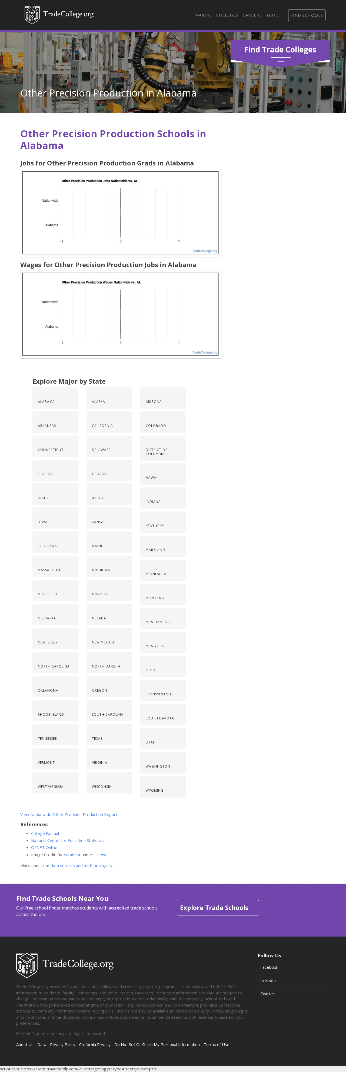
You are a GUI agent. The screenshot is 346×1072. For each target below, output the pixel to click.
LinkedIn (268, 980)
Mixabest (72, 854)
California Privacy (95, 1044)
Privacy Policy (62, 1044)
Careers (252, 15)
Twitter (267, 993)
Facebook (269, 967)
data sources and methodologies (81, 865)
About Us (25, 1044)
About (274, 15)
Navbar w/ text (59, 15)
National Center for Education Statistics (67, 840)
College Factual (45, 833)
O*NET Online (44, 847)
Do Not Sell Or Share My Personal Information (157, 1044)
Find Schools (307, 15)
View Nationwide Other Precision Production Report (68, 814)
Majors (203, 15)
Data (41, 1044)
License (101, 854)
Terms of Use (216, 1044)
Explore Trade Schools (214, 907)
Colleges (227, 15)
